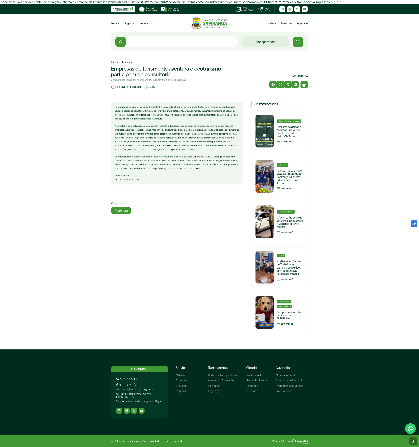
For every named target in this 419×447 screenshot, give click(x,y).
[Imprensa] (181, 392)
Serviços (145, 23)
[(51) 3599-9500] (127, 378)
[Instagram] (282, 9)
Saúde (281, 255)
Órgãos (129, 23)
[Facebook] (290, 9)
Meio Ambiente (285, 306)
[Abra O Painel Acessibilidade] (413, 441)
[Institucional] (257, 376)
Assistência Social (286, 212)
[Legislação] (222, 392)
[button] (273, 84)
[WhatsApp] (410, 428)
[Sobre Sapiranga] (257, 381)
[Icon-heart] (298, 42)
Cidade (251, 368)
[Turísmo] (257, 392)
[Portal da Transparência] (222, 376)
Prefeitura (121, 210)
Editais (271, 23)
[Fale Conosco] (289, 392)
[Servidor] (181, 387)
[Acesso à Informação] (222, 381)
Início (115, 23)
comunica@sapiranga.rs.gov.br (134, 389)
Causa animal (284, 302)
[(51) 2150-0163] (126, 384)
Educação (283, 165)
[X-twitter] (297, 9)
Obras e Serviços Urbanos (289, 121)
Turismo (286, 23)
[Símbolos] (257, 387)
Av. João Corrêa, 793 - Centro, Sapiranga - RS (134, 395)
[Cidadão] (181, 376)
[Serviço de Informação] (289, 381)
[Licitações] (222, 387)
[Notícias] (127, 62)
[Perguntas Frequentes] (289, 387)
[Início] (114, 62)
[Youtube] (305, 9)
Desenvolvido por (281, 441)
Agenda (302, 23)
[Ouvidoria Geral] (289, 376)
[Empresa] (181, 381)
